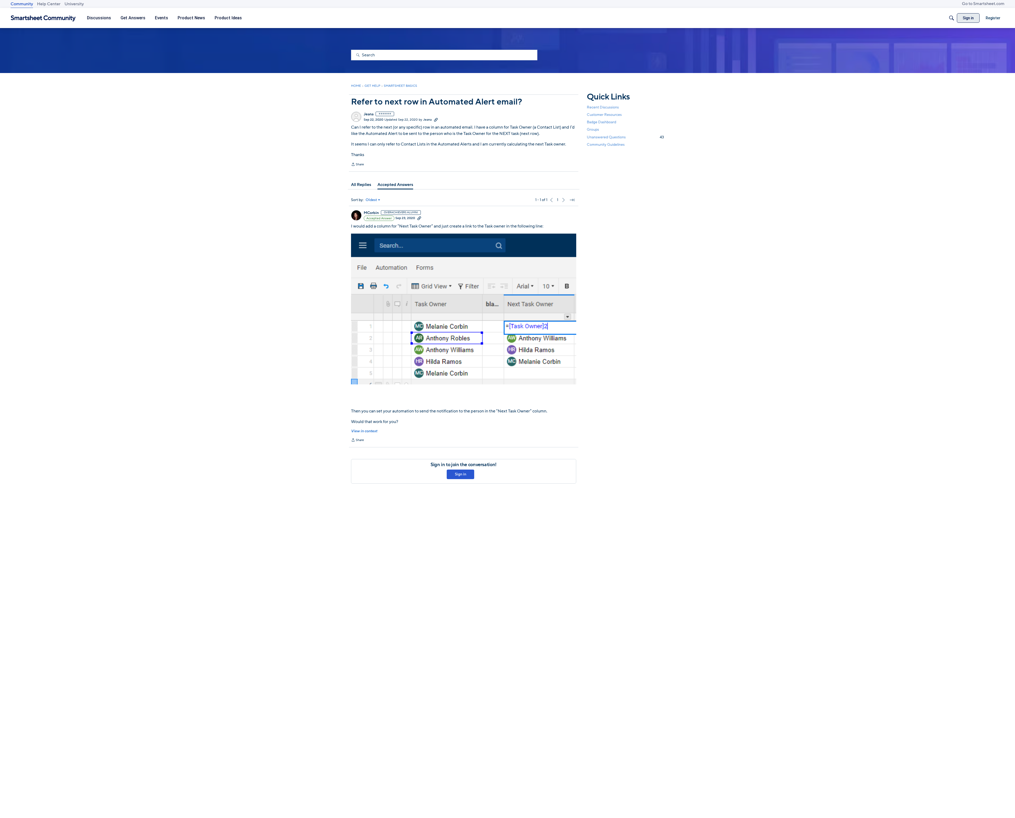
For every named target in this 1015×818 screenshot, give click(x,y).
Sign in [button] (460, 474)
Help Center (49, 4)
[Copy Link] (436, 119)
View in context (364, 431)
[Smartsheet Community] (43, 18)
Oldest (371, 200)
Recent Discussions (603, 107)
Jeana (368, 114)
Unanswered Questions (625, 137)
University (74, 4)
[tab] (361, 184)
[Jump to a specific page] (572, 200)
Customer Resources (604, 114)
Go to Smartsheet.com (983, 4)
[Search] (951, 18)
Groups (593, 129)
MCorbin (371, 213)
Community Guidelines (606, 144)
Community (22, 4)
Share (357, 164)
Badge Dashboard (601, 122)
